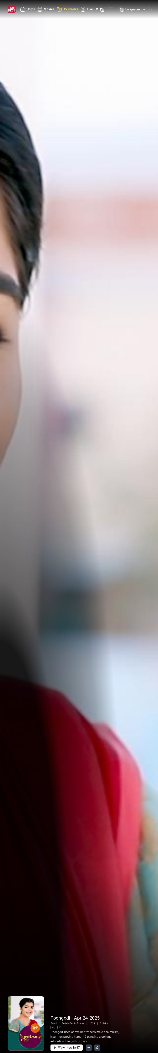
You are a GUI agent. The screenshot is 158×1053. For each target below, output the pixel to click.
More (85, 1041)
